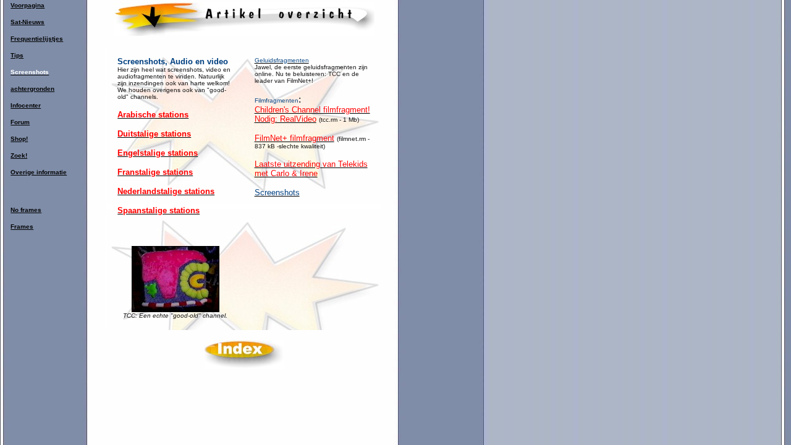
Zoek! (19, 155)
